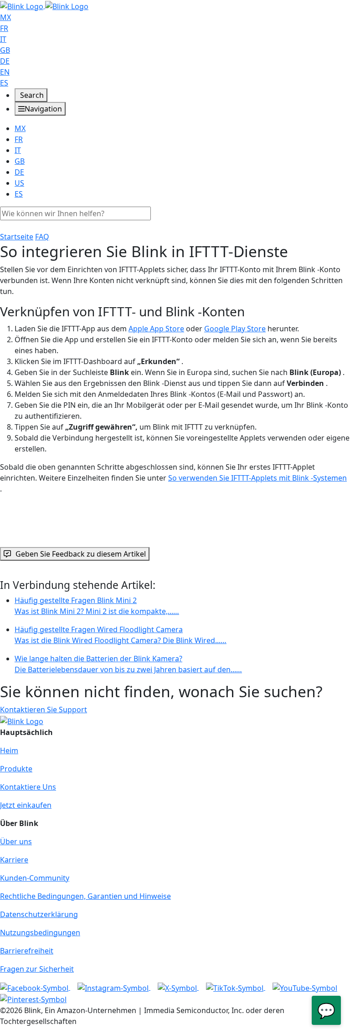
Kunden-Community (34, 878)
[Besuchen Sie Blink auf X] (178, 987)
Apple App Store (156, 329)
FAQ (42, 237)
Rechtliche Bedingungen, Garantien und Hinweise (85, 896)
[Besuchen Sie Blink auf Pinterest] (33, 999)
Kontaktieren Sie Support (43, 710)
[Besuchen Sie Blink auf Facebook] (35, 987)
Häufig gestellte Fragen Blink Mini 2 (97, 605)
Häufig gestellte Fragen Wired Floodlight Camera (120, 634)
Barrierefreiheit (26, 951)
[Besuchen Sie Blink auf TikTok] (235, 987)
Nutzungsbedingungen (40, 933)
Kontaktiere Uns (28, 787)
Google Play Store (235, 329)
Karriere (14, 860)
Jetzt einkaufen (25, 805)
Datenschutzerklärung (39, 914)
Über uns (16, 841)
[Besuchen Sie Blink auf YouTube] (305, 987)
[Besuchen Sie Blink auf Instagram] (113, 987)
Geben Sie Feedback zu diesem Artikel (80, 554)
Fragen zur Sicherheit (37, 969)
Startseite (16, 237)
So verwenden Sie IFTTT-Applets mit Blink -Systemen (257, 478)
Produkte (16, 769)
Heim (9, 750)
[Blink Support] (44, 5)
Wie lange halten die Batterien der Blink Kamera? (128, 664)
